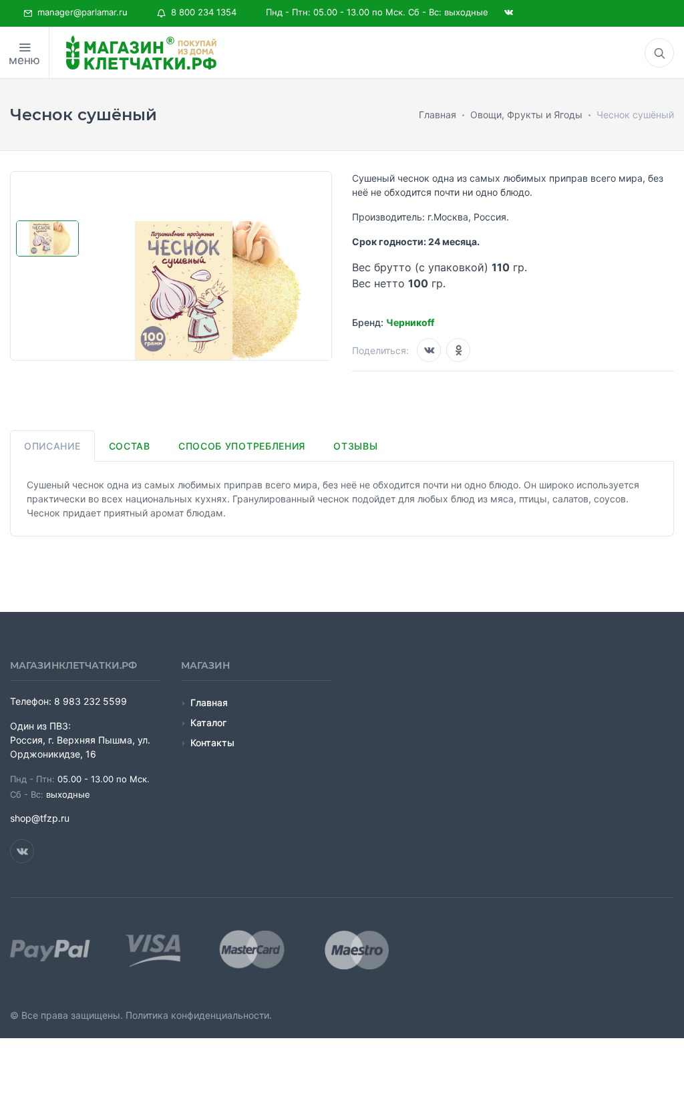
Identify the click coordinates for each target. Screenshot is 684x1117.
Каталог (208, 722)
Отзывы (355, 446)
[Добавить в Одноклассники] (458, 350)
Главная (209, 702)
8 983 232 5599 (90, 701)
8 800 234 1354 (201, 12)
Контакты (212, 742)
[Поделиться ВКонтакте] (429, 350)
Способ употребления (241, 446)
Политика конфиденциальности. (199, 1015)
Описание (52, 446)
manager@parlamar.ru (80, 12)
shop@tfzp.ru (39, 818)
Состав (129, 446)
